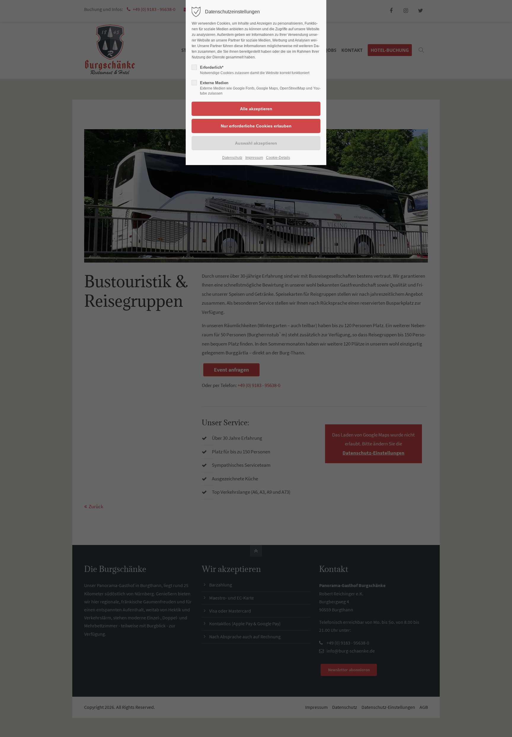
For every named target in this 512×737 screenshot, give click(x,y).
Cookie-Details (278, 158)
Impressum (254, 158)
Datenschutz (232, 158)
